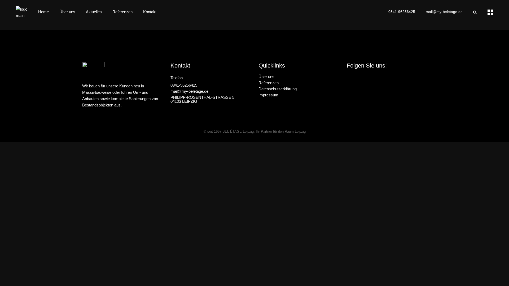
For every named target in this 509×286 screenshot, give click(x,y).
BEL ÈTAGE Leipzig (238, 131)
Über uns (266, 77)
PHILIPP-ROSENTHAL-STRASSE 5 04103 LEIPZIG (202, 99)
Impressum (268, 95)
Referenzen (268, 83)
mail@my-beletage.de (444, 12)
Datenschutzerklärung (277, 89)
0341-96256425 (401, 12)
